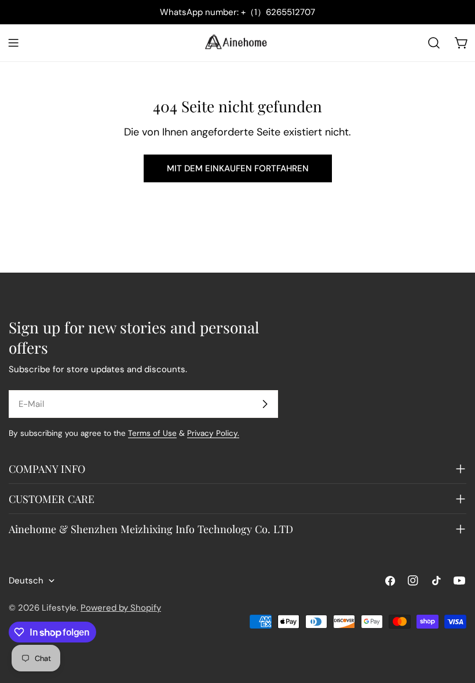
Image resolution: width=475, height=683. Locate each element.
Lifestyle (59, 608)
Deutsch (26, 580)
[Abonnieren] (265, 404)
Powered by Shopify (121, 608)
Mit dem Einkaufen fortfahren (238, 168)
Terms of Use (152, 433)
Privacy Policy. (213, 433)
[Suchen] (433, 42)
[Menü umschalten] (13, 42)
